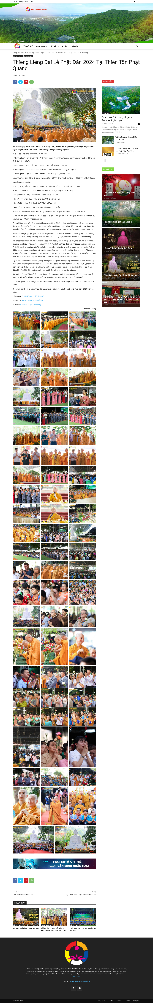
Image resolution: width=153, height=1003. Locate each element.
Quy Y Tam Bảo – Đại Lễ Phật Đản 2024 (80, 895)
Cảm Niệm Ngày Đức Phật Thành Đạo (26, 928)
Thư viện (74, 46)
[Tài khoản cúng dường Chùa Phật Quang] (108, 140)
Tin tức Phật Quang (27, 53)
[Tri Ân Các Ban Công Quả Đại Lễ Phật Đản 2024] (83, 917)
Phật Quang (41, 46)
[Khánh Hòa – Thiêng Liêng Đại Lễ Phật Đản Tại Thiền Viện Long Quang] (54, 917)
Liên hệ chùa (136, 1001)
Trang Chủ (16, 53)
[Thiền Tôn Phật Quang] (76, 23)
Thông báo (105, 113)
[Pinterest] (26, 82)
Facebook (120, 1001)
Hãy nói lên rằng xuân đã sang (118, 222)
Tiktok (128, 1001)
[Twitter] (20, 82)
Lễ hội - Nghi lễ (40, 53)
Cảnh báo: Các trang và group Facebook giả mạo (117, 119)
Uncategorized (28, 56)
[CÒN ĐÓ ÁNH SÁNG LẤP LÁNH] (121, 241)
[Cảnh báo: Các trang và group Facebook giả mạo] (121, 100)
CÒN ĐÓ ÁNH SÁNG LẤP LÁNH (118, 248)
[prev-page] (103, 160)
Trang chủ (28, 46)
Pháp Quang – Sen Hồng (32, 300)
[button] (137, 46)
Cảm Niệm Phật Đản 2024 (23, 895)
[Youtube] (138, 1)
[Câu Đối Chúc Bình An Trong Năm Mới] (121, 187)
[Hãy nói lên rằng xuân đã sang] (121, 214)
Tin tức (64, 46)
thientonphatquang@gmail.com (79, 981)
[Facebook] (134, 1)
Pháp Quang (102, 1001)
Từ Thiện (53, 46)
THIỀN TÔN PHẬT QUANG (33, 296)
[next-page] (106, 160)
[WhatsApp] (31, 82)
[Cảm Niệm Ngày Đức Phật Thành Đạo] (26, 917)
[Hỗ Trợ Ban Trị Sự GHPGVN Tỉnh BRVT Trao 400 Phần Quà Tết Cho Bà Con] (121, 294)
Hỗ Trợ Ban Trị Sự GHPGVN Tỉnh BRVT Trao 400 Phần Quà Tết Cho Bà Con (121, 299)
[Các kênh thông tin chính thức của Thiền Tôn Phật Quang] (108, 151)
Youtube (111, 1001)
